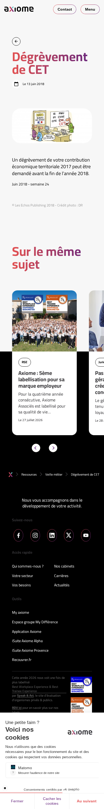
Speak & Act (25, 695)
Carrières (61, 576)
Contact (65, 9)
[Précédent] (36, 448)
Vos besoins (21, 585)
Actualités (62, 585)
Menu (90, 9)
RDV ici (17, 708)
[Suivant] (53, 448)
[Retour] (16, 41)
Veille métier (53, 474)
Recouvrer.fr (21, 660)
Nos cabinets (64, 566)
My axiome (20, 612)
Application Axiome (26, 631)
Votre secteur (22, 576)
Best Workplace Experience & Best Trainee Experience (35, 689)
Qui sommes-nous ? (27, 566)
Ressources (29, 474)
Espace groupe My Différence (35, 622)
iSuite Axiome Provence (30, 650)
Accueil (11, 474)
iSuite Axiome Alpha (27, 641)
